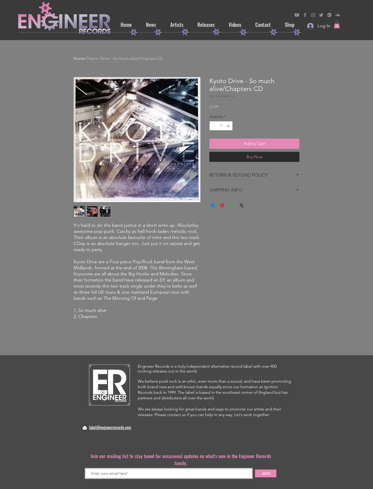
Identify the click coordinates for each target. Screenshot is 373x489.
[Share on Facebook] (213, 205)
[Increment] (229, 125)
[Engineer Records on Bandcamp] (329, 15)
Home (79, 58)
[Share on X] (242, 205)
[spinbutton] (221, 125)
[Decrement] (213, 125)
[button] (337, 24)
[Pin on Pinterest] (222, 205)
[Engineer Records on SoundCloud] (337, 15)
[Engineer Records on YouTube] (297, 15)
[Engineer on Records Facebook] (305, 15)
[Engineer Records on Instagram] (313, 15)
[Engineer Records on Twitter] (321, 15)
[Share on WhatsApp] (232, 205)
